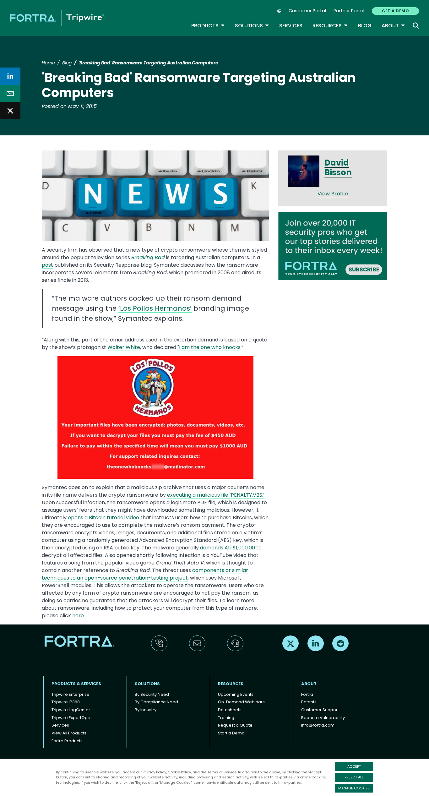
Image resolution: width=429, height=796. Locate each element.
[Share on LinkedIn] (10, 76)
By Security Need (152, 694)
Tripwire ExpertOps (71, 718)
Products (208, 25)
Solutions (252, 25)
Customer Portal (307, 11)
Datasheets (230, 710)
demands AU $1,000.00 (227, 547)
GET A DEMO (395, 11)
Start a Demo (231, 733)
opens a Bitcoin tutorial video (103, 517)
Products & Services (76, 684)
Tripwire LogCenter (71, 710)
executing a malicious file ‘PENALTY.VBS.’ (215, 495)
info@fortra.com (317, 725)
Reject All (354, 777)
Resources (330, 25)
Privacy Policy (154, 772)
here (78, 615)
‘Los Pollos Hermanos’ (155, 308)
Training (226, 718)
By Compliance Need (156, 702)
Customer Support (320, 710)
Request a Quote (235, 725)
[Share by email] (10, 93)
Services (290, 25)
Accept (354, 766)
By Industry (145, 710)
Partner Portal (349, 11)
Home (48, 63)
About (393, 25)
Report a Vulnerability (323, 718)
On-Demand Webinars (241, 702)
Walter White (123, 347)
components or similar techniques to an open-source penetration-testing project (145, 574)
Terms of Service (221, 772)
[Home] (57, 17)
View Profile (333, 193)
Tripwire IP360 (66, 702)
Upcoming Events (235, 694)
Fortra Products (67, 741)
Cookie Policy (179, 772)
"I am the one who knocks (209, 347)
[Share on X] (10, 110)
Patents (309, 702)
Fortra (307, 694)
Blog (365, 25)
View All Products (69, 733)
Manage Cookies (354, 788)
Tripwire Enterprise (71, 694)
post (47, 265)
